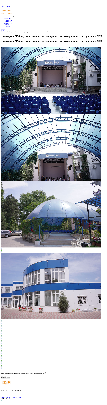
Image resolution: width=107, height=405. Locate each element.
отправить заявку (6, 397)
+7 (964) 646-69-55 (6, 6)
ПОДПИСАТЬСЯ (5, 377)
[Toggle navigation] (13, 16)
